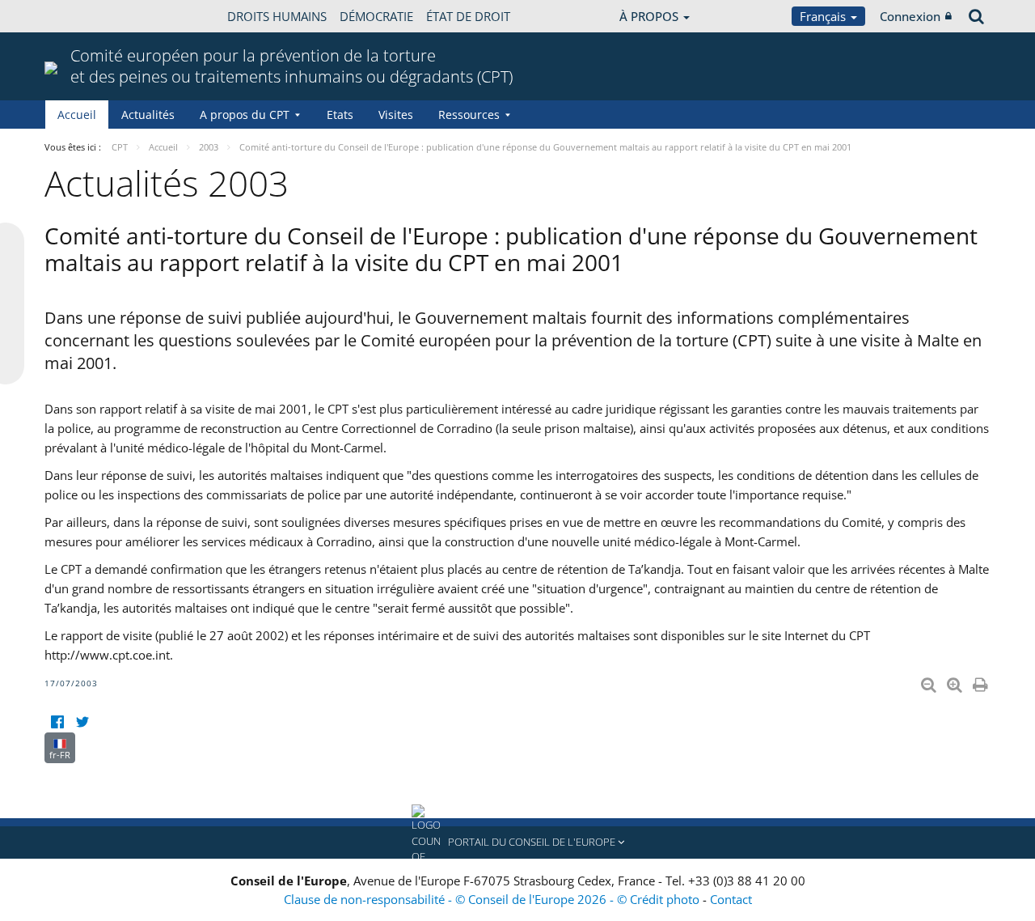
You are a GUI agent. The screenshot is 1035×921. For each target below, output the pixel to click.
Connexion (910, 16)
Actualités (148, 114)
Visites (395, 114)
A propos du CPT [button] (244, 114)
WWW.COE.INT (84, 16)
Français (824, 16)
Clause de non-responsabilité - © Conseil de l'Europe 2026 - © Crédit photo (493, 899)
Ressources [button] (469, 114)
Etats (340, 114)
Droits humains (277, 16)
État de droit (468, 16)
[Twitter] (82, 722)
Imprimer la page (982, 681)
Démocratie (376, 16)
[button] (517, 842)
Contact (731, 899)
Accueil (76, 114)
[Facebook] (57, 722)
